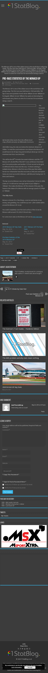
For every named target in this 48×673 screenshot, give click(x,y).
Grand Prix (7, 83)
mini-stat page (37, 217)
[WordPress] (27, 648)
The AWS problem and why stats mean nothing (20, 358)
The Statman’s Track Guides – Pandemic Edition (20, 329)
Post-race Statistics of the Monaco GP (34, 294)
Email (4, 456)
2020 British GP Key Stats (12, 387)
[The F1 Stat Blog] (24, 6)
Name (4, 449)
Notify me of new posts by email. (15, 488)
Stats (26, 83)
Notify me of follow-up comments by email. (18, 484)
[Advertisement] (24, 36)
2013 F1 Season (10, 258)
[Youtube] (25, 648)
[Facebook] (20, 648)
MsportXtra (24, 646)
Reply (42, 411)
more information (16, 667)
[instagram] (29, 648)
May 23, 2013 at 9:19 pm (39, 405)
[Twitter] (22, 648)
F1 (18, 258)
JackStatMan (7, 82)
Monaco (13, 83)
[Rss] (18, 648)
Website (5, 463)
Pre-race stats (20, 83)
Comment (6, 430)
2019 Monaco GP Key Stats (11, 227)
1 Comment (35, 83)
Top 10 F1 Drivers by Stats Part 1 (15, 289)
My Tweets (4, 516)
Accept (30, 667)
